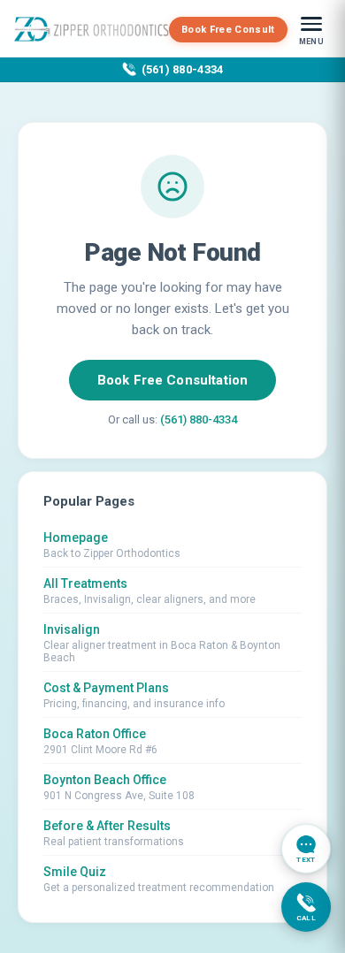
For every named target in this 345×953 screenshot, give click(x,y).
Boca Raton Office (94, 734)
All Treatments (85, 583)
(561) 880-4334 (183, 69)
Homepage (75, 537)
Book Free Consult (228, 29)
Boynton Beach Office (104, 780)
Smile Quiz (74, 872)
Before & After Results (107, 826)
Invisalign (71, 629)
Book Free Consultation (172, 380)
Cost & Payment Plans (106, 688)
